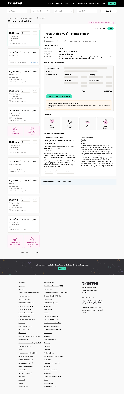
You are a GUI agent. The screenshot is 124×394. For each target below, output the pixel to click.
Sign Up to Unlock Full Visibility (59, 96)
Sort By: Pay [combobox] (13, 26)
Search (108, 11)
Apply (34, 33)
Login (103, 3)
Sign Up (112, 3)
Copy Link (27, 33)
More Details (49, 172)
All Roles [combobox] (12, 11)
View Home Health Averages (65, 172)
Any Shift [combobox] (82, 11)
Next (37, 252)
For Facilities (94, 3)
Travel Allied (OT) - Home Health (67, 34)
